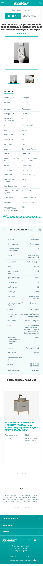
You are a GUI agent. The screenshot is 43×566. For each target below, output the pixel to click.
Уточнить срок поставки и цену (23, 216)
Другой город (29, 16)
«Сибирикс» (27, 560)
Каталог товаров (11, 518)
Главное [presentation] (8, 91)
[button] (6, 79)
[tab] (21, 92)
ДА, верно (13, 16)
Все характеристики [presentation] (21, 230)
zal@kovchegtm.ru (21, 551)
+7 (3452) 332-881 (21, 548)
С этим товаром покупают (21, 380)
